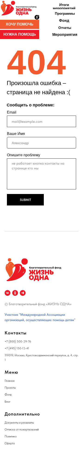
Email (11, 112)
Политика (11, 436)
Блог (7, 401)
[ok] (15, 293)
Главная (10, 380)
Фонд (8, 394)
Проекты (10, 387)
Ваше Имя (16, 134)
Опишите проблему (23, 155)
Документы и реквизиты (19, 422)
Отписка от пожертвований (22, 429)
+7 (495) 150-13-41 (17, 348)
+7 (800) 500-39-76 (18, 341)
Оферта (10, 443)
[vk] (7, 293)
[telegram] (23, 293)
